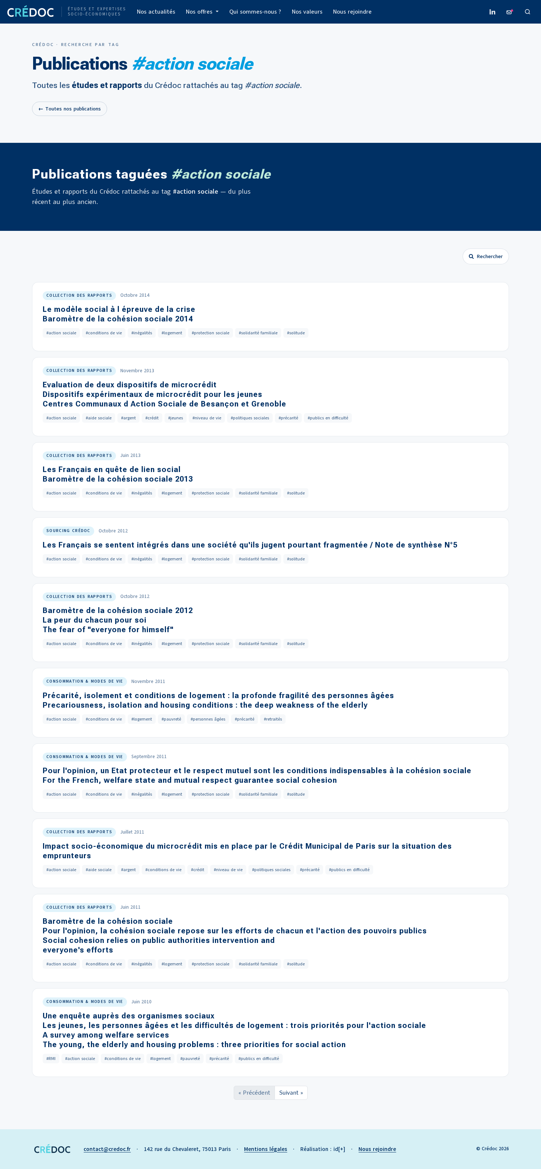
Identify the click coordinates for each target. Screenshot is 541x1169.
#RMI (51, 1058)
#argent (128, 418)
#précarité (288, 418)
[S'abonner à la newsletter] (510, 12)
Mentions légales (265, 1149)
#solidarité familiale (258, 333)
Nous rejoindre (352, 12)
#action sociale (61, 333)
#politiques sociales (250, 418)
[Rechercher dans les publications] (528, 12)
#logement (172, 333)
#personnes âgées (208, 719)
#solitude (296, 333)
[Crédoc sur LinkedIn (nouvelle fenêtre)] (492, 12)
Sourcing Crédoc (68, 531)
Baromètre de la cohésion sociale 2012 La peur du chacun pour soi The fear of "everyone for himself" (118, 620)
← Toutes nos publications (69, 108)
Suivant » (291, 1093)
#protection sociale (210, 333)
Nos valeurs (307, 12)
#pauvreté (171, 719)
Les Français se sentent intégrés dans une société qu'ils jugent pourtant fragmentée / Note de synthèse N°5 (250, 545)
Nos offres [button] (200, 12)
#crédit (152, 418)
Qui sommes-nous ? (255, 12)
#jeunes (175, 418)
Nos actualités (156, 12)
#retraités (273, 719)
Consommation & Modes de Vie (84, 681)
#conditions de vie (104, 333)
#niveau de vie (206, 418)
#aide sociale (99, 418)
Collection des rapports (79, 295)
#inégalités (141, 333)
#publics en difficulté (328, 418)
